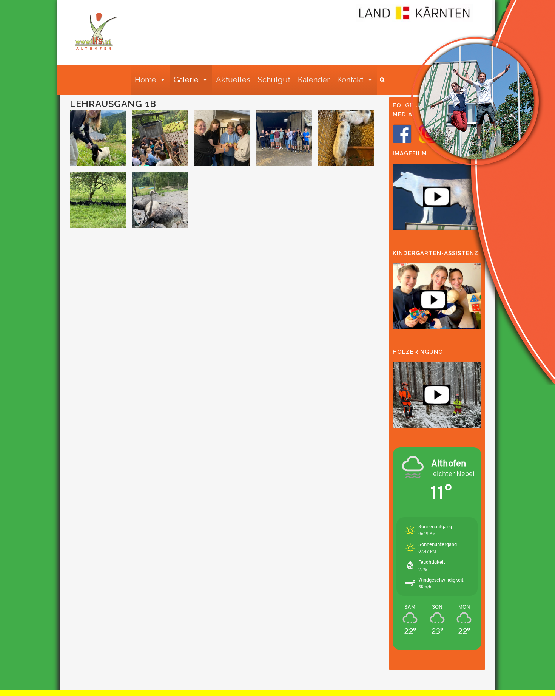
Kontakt (350, 79)
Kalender (314, 79)
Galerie (186, 79)
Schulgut (274, 79)
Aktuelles (233, 79)
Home (145, 79)
